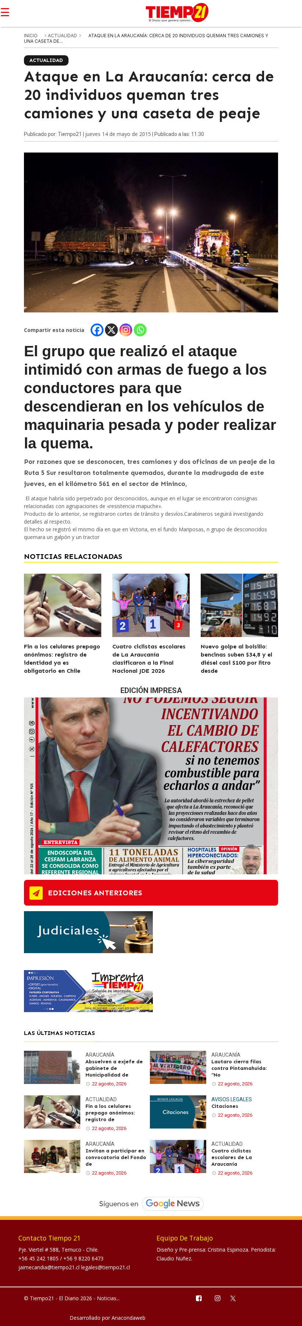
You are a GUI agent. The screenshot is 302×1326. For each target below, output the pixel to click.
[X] (111, 329)
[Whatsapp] (140, 329)
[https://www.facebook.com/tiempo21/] (198, 1297)
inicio (31, 35)
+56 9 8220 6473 (83, 1258)
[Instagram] (125, 329)
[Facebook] (97, 329)
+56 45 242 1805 (39, 1258)
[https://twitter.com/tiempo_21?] (236, 1298)
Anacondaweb (128, 1317)
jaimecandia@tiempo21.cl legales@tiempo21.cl (74, 1267)
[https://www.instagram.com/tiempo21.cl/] (217, 1297)
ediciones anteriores (95, 892)
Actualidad (63, 35)
